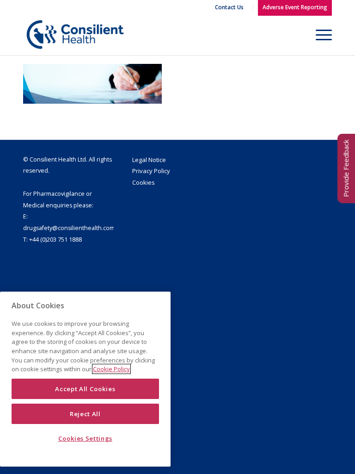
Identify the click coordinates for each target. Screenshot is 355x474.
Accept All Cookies (85, 389)
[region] (85, 379)
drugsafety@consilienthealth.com (69, 228)
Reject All (85, 414)
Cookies (143, 182)
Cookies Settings (85, 438)
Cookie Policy (111, 369)
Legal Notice (149, 160)
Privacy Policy (151, 171)
